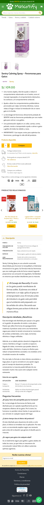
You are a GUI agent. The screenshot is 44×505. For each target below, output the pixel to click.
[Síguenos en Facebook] (24, 495)
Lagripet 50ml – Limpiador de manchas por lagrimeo (33, 217)
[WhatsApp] (39, 500)
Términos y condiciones (22, 481)
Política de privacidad (22, 484)
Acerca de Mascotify (22, 470)
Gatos (11, 17)
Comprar (21, 145)
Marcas (22, 477)
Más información (12, 166)
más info (34, 153)
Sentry (11, 82)
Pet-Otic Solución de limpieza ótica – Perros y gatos (11, 218)
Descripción (10, 238)
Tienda (4, 17)
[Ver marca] (4, 81)
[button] (3, 6)
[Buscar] (39, 13)
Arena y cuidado (20, 17)
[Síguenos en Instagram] (27, 495)
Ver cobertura (11, 160)
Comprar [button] (11, 226)
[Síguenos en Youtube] (30, 495)
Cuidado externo (34, 17)
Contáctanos (22, 473)
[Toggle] (4, 238)
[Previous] (5, 40)
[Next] (39, 40)
